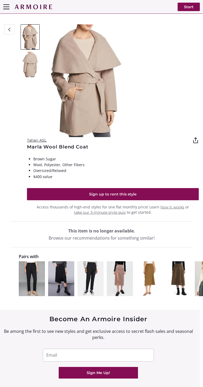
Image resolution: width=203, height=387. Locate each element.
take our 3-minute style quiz (100, 212)
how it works (172, 207)
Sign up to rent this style (113, 194)
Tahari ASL (37, 140)
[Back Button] (9, 29)
